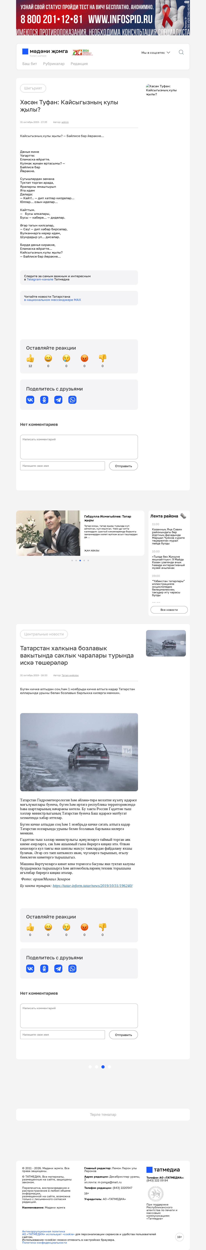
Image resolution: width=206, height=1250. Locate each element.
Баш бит (29, 63)
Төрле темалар (103, 1114)
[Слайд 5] (88, 560)
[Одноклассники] (44, 400)
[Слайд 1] (72, 560)
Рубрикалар (54, 63)
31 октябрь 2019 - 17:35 (33, 122)
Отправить (123, 466)
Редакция (79, 63)
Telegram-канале (40, 279)
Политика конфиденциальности (44, 1242)
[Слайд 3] (80, 560)
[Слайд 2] (76, 560)
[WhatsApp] (72, 400)
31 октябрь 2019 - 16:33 (33, 675)
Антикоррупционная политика (43, 1231)
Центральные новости (44, 634)
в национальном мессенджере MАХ (52, 300)
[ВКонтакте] (30, 400)
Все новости (169, 609)
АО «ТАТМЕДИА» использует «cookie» (48, 1234)
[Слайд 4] (84, 560)
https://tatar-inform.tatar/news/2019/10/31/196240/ (93, 886)
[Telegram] (58, 400)
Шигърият (33, 88)
